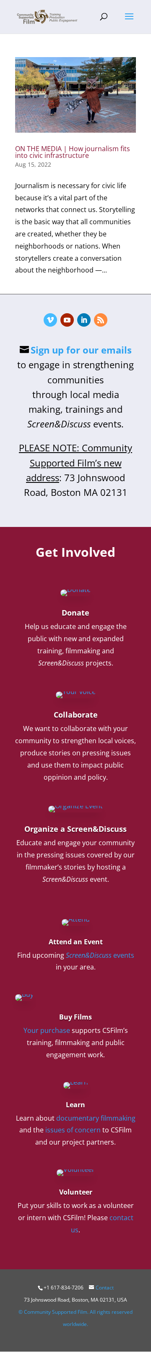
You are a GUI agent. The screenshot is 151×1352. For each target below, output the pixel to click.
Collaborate (76, 715)
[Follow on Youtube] (67, 320)
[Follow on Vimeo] (50, 320)
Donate (75, 613)
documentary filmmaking (95, 1118)
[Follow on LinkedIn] (84, 320)
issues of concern (73, 1130)
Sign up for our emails (81, 349)
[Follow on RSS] (100, 320)
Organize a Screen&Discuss (75, 829)
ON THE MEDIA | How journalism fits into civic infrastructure (72, 152)
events (100, 955)
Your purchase (46, 1030)
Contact (105, 1287)
